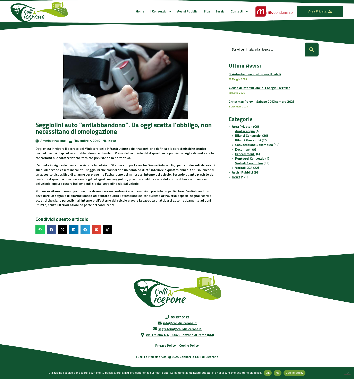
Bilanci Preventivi (248, 140)
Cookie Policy (189, 345)
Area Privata (241, 126)
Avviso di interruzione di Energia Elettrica (259, 88)
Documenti (243, 149)
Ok (268, 372)
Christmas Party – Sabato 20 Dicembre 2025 (262, 101)
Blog (207, 11)
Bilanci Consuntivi (248, 135)
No (278, 372)
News (112, 140)
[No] (347, 372)
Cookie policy (294, 372)
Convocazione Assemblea (254, 145)
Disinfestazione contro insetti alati (255, 74)
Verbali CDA (243, 167)
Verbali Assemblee (249, 163)
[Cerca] (312, 49)
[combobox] (267, 49)
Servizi (220, 11)
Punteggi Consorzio (249, 158)
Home (140, 11)
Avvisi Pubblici (187, 11)
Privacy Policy (165, 345)
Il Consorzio (158, 11)
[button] (40, 229)
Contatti (237, 11)
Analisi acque (245, 131)
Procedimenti (245, 154)
